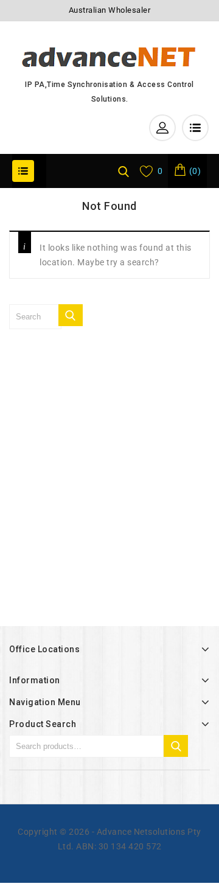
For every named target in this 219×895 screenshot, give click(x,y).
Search (176, 746)
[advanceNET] (109, 56)
